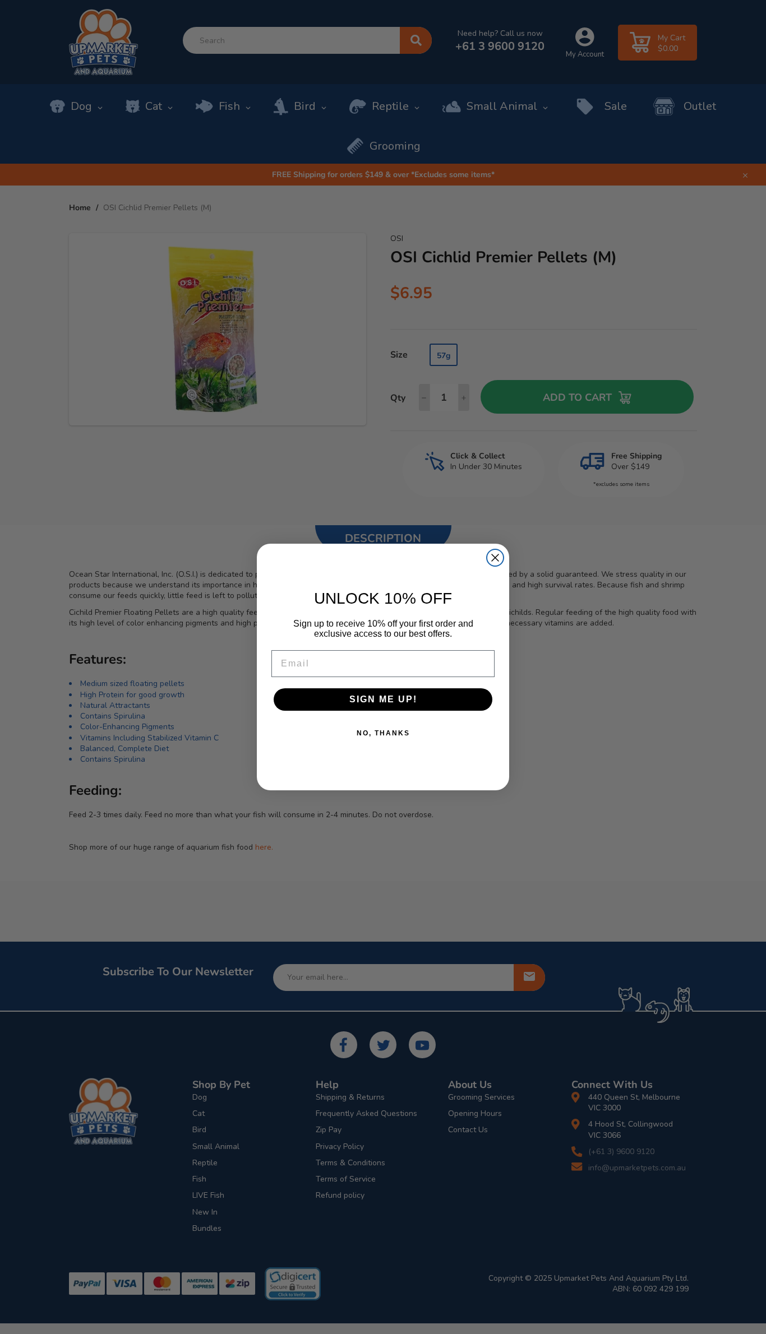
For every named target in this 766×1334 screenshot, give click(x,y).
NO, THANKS (383, 733)
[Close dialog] (495, 557)
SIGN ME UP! (383, 699)
